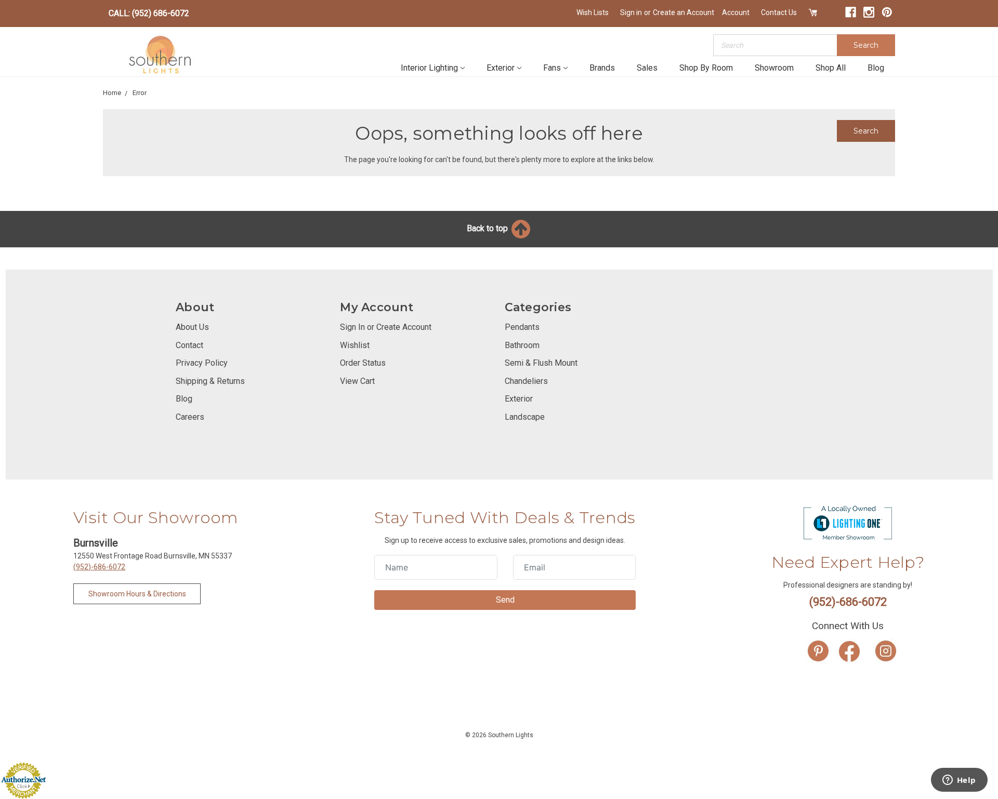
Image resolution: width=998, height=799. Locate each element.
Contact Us (779, 12)
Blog (876, 68)
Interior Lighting (429, 68)
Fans (552, 68)
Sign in (631, 12)
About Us (192, 327)
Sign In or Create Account (385, 327)
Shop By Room (706, 68)
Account (736, 12)
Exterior (501, 68)
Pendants (522, 327)
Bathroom (522, 345)
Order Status (363, 363)
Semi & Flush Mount (541, 363)
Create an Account (683, 12)
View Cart (357, 381)
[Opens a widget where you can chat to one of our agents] (959, 781)
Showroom (774, 68)
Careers (190, 417)
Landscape (525, 417)
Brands (602, 68)
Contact (189, 345)
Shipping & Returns (210, 381)
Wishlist (355, 345)
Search (865, 45)
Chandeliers (526, 381)
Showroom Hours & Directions (137, 594)
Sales (647, 68)
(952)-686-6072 (99, 567)
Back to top (488, 228)
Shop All (831, 68)
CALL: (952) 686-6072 (149, 13)
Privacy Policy (202, 363)
